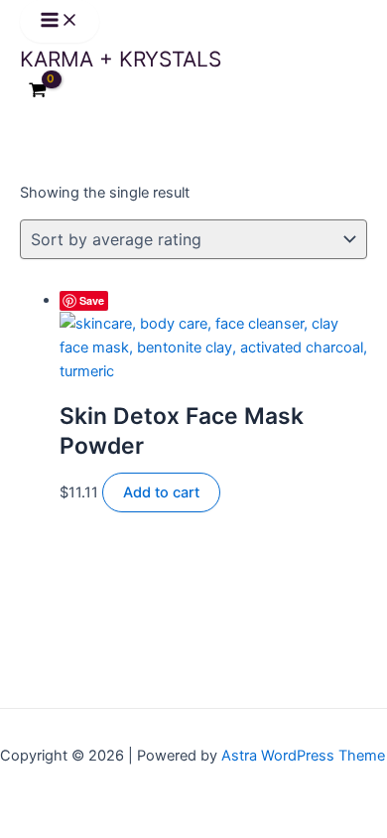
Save (91, 300)
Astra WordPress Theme (303, 756)
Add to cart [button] (161, 492)
